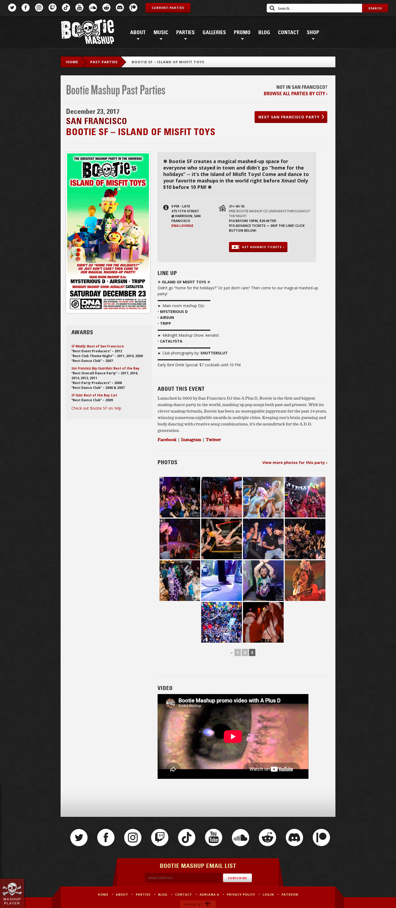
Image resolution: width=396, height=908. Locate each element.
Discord (120, 7)
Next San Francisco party (288, 116)
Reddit (106, 7)
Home (72, 61)
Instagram (39, 7)
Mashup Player (12, 901)
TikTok (66, 7)
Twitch (52, 7)
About (138, 33)
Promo (242, 33)
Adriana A (209, 894)
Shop (313, 33)
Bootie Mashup (87, 33)
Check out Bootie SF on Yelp (96, 408)
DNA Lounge (182, 225)
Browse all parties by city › (295, 94)
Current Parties (168, 8)
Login (268, 894)
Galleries (214, 33)
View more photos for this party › (294, 462)
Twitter (12, 7)
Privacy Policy (241, 894)
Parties (185, 33)
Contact (288, 33)
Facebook (26, 7)
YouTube (79, 7)
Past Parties (104, 61)
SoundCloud (93, 7)
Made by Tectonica (198, 904)
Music (161, 33)
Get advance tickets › (263, 247)
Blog (264, 33)
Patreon (133, 7)
